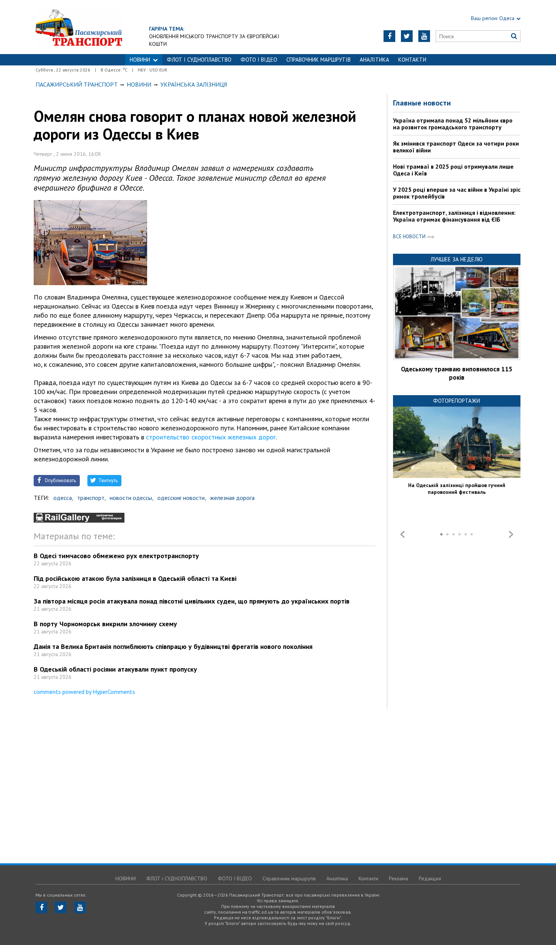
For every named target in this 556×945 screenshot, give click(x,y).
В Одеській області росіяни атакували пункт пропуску (115, 669)
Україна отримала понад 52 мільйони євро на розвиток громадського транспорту (453, 123)
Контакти (412, 59)
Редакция (430, 878)
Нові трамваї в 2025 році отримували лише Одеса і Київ (453, 170)
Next (511, 534)
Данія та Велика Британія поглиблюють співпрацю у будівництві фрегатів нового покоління (173, 646)
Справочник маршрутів (318, 59)
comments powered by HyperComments (84, 691)
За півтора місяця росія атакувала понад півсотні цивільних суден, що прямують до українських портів (191, 601)
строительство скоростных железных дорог (211, 437)
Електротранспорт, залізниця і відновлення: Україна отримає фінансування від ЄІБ (454, 216)
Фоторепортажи (456, 400)
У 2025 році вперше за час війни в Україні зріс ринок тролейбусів (456, 193)
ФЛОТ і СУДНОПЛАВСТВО (199, 59)
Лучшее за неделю (456, 259)
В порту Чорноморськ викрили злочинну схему (105, 623)
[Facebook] (389, 36)
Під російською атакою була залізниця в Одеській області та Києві (135, 578)
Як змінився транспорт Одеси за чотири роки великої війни (456, 147)
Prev (402, 534)
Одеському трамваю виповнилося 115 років (457, 373)
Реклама (398, 878)
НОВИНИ (140, 59)
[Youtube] (424, 36)
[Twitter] (407, 36)
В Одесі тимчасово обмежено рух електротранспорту (116, 555)
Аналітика (374, 59)
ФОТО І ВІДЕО (259, 59)
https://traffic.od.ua (79, 27)
